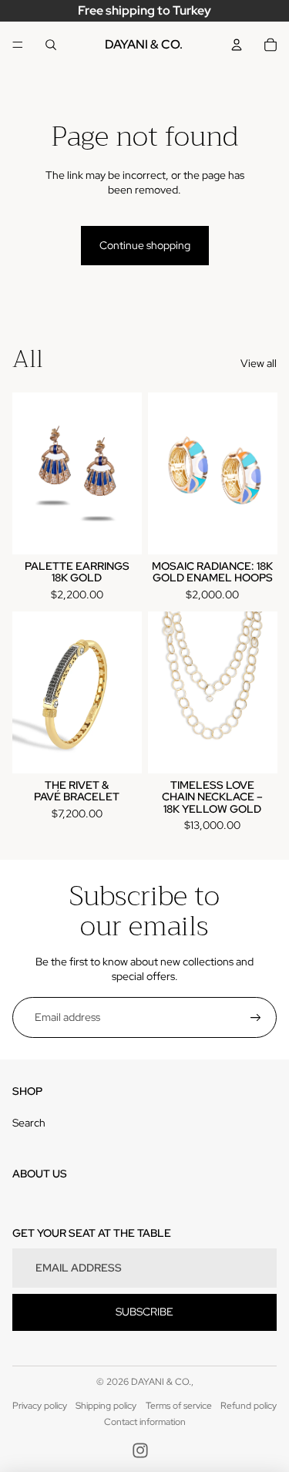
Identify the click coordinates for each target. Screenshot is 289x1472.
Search (28, 1123)
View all (258, 363)
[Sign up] (256, 1018)
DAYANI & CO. (161, 1382)
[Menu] (17, 44)
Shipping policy (106, 1406)
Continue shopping (144, 245)
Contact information (145, 1422)
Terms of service (179, 1406)
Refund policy (248, 1406)
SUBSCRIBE (144, 1312)
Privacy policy (39, 1406)
